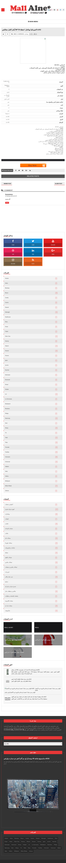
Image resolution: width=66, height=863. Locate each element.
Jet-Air (6, 365)
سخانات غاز (8, 538)
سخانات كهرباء (8, 543)
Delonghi (7, 312)
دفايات (6, 533)
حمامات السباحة (9, 528)
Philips (6, 413)
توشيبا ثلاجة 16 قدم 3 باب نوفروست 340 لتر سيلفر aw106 (25, 669)
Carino (7, 302)
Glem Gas (7, 336)
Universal (7, 461)
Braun (6, 292)
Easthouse (8, 317)
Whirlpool (7, 481)
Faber (6, 331)
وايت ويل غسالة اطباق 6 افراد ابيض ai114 (21, 679)
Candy (6, 297)
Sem (6, 423)
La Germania (20, 34)
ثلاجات (6, 523)
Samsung (7, 418)
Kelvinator (7, 374)
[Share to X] (33, 34)
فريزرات (7, 572)
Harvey (7, 341)
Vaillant (7, 466)
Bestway (7, 288)
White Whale (8, 485)
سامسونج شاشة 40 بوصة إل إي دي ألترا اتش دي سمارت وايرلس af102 (26, 758)
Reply (7, 202)
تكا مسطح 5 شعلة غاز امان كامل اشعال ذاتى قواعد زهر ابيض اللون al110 (28, 696)
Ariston (7, 278)
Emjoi (6, 326)
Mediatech (7, 403)
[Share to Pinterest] (36, 34)
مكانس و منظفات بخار (10, 591)
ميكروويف (7, 610)
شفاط (6, 552)
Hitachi (7, 346)
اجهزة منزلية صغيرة (9, 509)
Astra (6, 283)
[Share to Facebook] (34, 34)
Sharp (6, 428)
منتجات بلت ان (8, 605)
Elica (6, 321)
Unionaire (7, 456)
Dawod (7, 307)
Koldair (7, 389)
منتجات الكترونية (9, 601)
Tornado (7, 447)
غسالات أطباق (8, 557)
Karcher (7, 370)
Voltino (7, 476)
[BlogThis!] (31, 34)
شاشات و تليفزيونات (10, 548)
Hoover (7, 350)
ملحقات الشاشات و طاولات (11, 596)
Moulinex (7, 408)
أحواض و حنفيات (9, 504)
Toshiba (7, 452)
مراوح (6, 581)
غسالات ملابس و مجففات (11, 567)
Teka (6, 442)
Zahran (7, 490)
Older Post (58, 183)
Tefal (6, 437)
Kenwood (7, 379)
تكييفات (7, 519)
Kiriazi (6, 384)
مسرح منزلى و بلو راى (10, 586)
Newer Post (7, 183)
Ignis (6, 360)
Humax (7, 355)
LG (6, 394)
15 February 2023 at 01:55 (11, 196)
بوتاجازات (26, 34)
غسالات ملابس (8, 562)
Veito (6, 471)
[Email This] (30, 34)
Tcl (6, 432)
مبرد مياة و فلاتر (9, 576)
